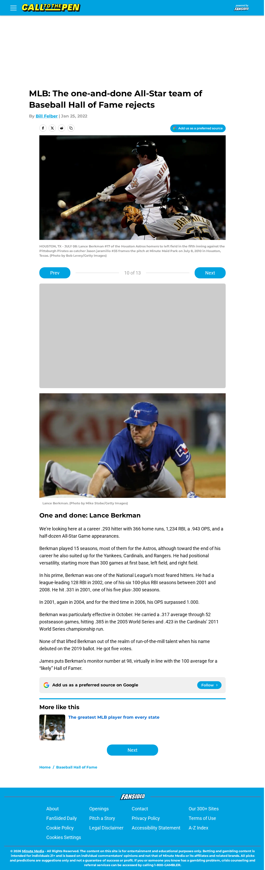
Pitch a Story (102, 818)
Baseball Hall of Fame (76, 767)
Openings (99, 808)
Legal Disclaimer (106, 827)
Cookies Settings (63, 837)
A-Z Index (198, 827)
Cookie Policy (60, 827)
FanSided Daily (61, 818)
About (52, 808)
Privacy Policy (146, 818)
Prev (55, 273)
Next (210, 273)
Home (45, 767)
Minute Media (33, 851)
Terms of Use (202, 818)
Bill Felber (47, 116)
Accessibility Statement (156, 827)
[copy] (71, 128)
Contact (140, 808)
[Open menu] (13, 8)
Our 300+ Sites (204, 808)
